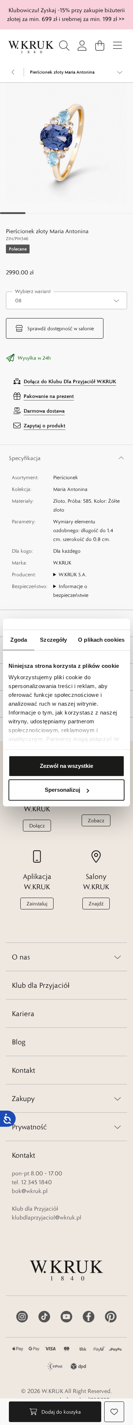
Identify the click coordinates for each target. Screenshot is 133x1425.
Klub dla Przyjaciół (40, 985)
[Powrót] (13, 72)
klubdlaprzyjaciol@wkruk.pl (46, 1217)
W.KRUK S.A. (72, 574)
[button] (66, 143)
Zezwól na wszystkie (66, 766)
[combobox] (66, 300)
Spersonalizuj (62, 790)
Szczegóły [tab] (53, 640)
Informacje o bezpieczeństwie (70, 590)
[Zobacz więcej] (119, 72)
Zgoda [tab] (18, 640)
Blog (18, 1041)
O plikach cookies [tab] (101, 640)
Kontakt (23, 1070)
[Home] (31, 47)
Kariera (23, 1013)
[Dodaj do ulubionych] (114, 1411)
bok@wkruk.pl (30, 1190)
